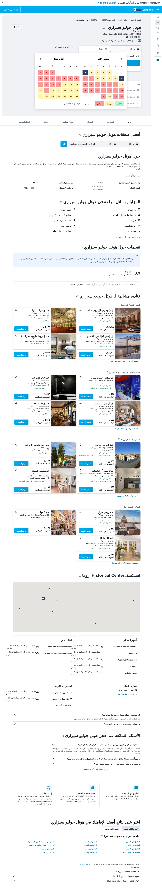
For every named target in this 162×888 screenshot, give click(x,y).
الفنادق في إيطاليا (90, 852)
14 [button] (115, 84)
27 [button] (121, 96)
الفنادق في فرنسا (48, 848)
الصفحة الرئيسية (136, 20)
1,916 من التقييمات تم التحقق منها (116, 40)
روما (97, 20)
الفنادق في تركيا (134, 845)
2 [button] (103, 72)
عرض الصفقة (86, 329)
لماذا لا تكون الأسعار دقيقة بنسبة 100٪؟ (122, 880)
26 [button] (85, 90)
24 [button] (97, 90)
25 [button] (91, 90)
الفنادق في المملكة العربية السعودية (41, 841)
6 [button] (121, 78)
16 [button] (103, 84)
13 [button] (121, 84)
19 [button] (85, 84)
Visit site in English (107, 2)
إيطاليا (126, 20)
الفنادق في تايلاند (49, 852)
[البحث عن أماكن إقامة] (157, 22)
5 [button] (85, 72)
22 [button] (109, 90)
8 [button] (109, 78)
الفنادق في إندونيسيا (90, 845)
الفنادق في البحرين (133, 848)
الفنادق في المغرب (133, 841)
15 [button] (109, 84)
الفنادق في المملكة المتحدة (130, 852)
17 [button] (97, 84)
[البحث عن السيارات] (157, 27)
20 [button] (121, 90)
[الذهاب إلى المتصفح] (157, 38)
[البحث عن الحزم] (157, 33)
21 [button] (115, 90)
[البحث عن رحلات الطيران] (157, 17)
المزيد (138, 169)
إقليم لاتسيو (111, 20)
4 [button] (91, 72)
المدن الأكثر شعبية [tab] (112, 829)
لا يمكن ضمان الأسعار (86, 864)
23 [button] (103, 90)
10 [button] (97, 78)
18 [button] (91, 84)
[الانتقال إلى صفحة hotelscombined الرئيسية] (143, 9)
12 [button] (85, 78)
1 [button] (109, 72)
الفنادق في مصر (91, 848)
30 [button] (103, 96)
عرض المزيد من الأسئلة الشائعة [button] (96, 769)
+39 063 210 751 (133, 36)
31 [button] (40, 96)
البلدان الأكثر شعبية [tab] (131, 829)
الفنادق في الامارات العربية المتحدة (42, 845)
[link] (124, 361)
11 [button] (91, 78)
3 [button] (97, 72)
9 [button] (103, 78)
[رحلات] (157, 52)
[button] (3, 3)
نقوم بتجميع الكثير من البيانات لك (125, 876)
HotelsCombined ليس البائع (127, 871)
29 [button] (109, 96)
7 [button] (115, 78)
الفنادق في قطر (91, 841)
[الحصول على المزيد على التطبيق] (157, 45)
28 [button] (115, 96)
